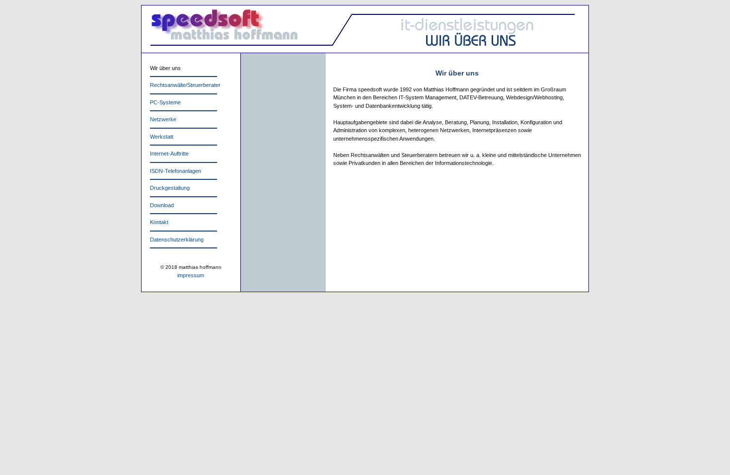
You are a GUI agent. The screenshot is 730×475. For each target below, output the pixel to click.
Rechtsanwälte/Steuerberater (185, 85)
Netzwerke (163, 119)
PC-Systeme (165, 102)
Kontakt (159, 222)
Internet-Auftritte (169, 154)
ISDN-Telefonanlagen (175, 171)
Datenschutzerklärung (177, 239)
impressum (190, 275)
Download (162, 205)
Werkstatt (161, 137)
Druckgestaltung (170, 188)
